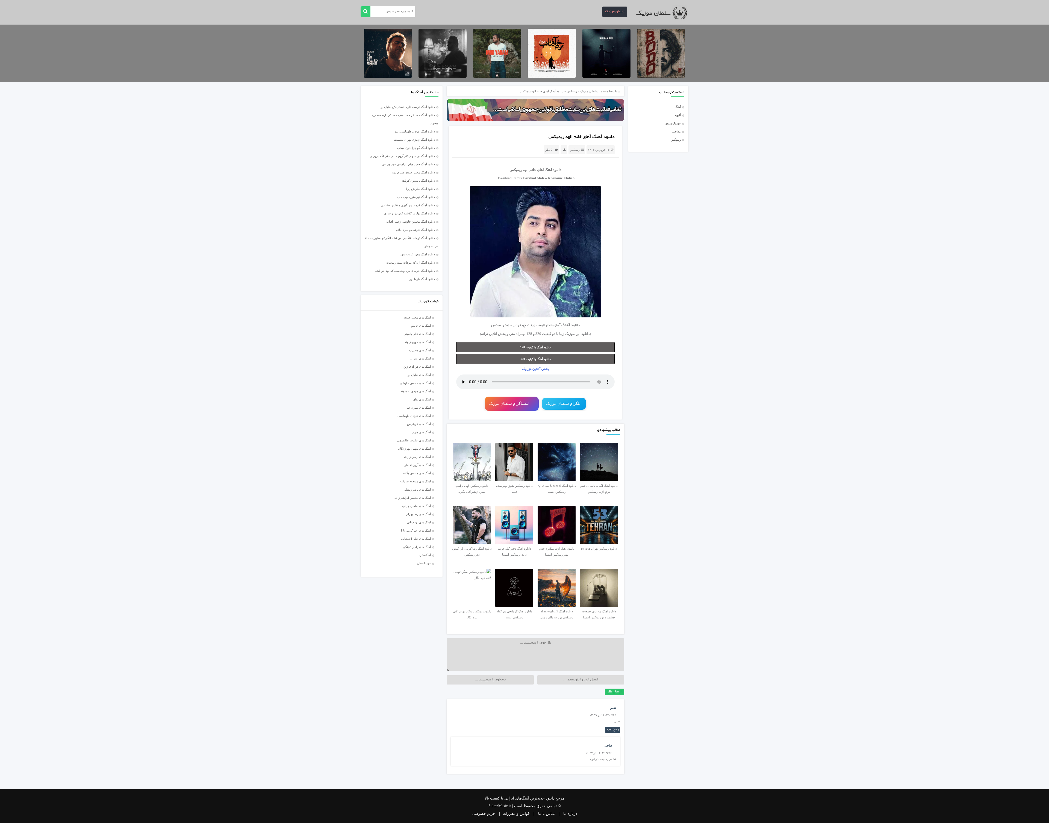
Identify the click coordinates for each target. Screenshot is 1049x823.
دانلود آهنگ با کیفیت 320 (535, 359)
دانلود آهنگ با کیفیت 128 (535, 347)
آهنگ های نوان (422, 399)
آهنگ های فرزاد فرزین (417, 366)
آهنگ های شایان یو (419, 374)
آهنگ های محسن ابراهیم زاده (412, 497)
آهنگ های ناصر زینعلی (417, 489)
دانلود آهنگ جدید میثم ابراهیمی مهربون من (408, 164)
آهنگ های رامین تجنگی (417, 546)
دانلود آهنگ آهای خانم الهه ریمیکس (582, 137)
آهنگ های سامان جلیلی (416, 506)
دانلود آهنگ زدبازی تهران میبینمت (414, 139)
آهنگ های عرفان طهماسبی (414, 415)
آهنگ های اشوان (420, 358)
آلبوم (678, 115)
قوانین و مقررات (516, 814)
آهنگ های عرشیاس (419, 424)
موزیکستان (424, 563)
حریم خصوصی (483, 814)
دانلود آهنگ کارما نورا (422, 279)
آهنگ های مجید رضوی (417, 317)
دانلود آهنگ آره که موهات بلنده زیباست (410, 262)
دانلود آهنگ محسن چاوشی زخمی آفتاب (410, 221)
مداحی (676, 131)
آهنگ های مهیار (421, 432)
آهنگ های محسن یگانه (417, 473)
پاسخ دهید (612, 729)
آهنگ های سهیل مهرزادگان (414, 448)
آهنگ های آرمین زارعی (417, 456)
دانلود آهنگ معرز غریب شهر (417, 254)
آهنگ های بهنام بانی (419, 522)
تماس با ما (546, 814)
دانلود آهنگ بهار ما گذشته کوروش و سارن (409, 213)
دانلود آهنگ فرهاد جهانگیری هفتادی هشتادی (408, 205)
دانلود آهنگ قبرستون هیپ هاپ (416, 197)
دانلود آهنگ (553, 170)
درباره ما (570, 814)
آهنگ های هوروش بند (418, 342)
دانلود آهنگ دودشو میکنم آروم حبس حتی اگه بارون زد (402, 156)
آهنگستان (425, 555)
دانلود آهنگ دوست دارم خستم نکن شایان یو (408, 106)
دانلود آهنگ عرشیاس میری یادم (415, 229)
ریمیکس (676, 139)
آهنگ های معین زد (420, 350)
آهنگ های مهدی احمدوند (415, 391)
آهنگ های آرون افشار (418, 465)
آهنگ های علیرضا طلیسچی (414, 440)
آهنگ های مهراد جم (419, 407)
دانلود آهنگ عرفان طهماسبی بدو (415, 131)
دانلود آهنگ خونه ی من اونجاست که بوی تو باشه (405, 270)
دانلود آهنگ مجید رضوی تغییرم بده (413, 172)
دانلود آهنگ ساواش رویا (420, 188)
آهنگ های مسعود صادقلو (415, 481)
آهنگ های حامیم (421, 325)
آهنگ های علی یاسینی (417, 333)
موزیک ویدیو (673, 123)
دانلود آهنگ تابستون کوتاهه (418, 180)
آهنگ (678, 106)
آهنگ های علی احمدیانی (416, 538)
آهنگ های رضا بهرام (418, 514)
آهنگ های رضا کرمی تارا (416, 530)
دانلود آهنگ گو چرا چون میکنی (416, 147)
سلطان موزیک (614, 12)
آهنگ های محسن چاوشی (415, 383)
